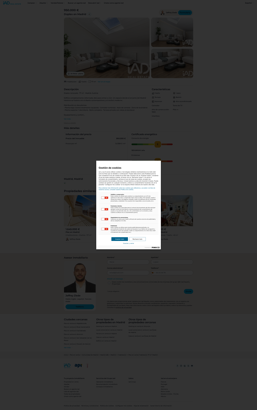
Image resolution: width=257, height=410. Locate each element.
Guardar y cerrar (128, 243)
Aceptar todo (119, 239)
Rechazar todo (137, 239)
